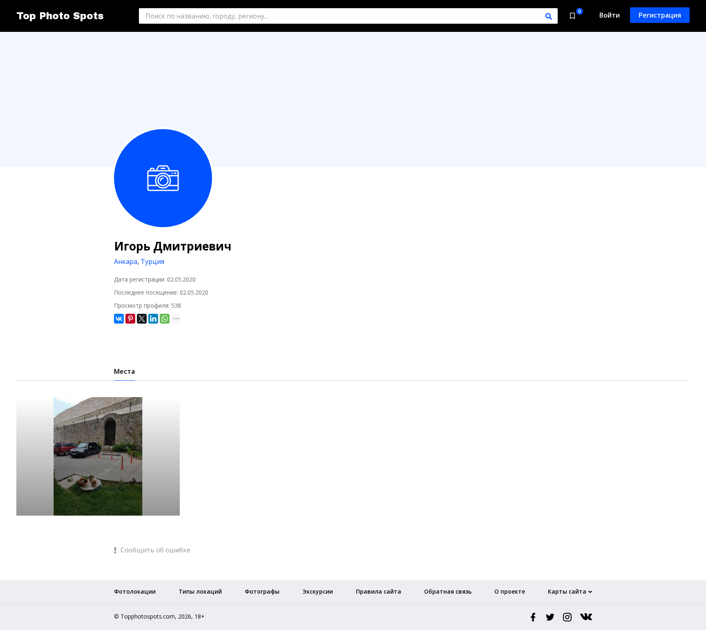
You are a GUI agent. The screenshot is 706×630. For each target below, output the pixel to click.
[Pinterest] (130, 319)
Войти (609, 15)
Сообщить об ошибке (154, 549)
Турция (152, 261)
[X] (142, 319)
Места (124, 371)
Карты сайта (567, 591)
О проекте (509, 591)
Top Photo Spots (60, 16)
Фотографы (262, 591)
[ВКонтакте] (119, 319)
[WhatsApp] (165, 319)
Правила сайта (378, 591)
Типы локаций (200, 591)
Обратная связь (447, 591)
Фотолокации (135, 591)
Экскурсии (317, 591)
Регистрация (660, 15)
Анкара (125, 261)
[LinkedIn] (153, 319)
